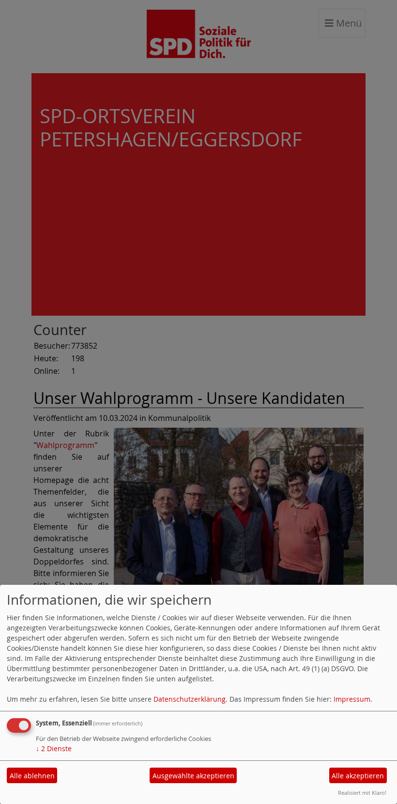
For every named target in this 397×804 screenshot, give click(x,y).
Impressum (352, 699)
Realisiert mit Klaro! (362, 792)
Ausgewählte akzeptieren (193, 775)
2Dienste (54, 748)
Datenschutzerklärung (189, 699)
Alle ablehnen (32, 775)
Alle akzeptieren (358, 775)
